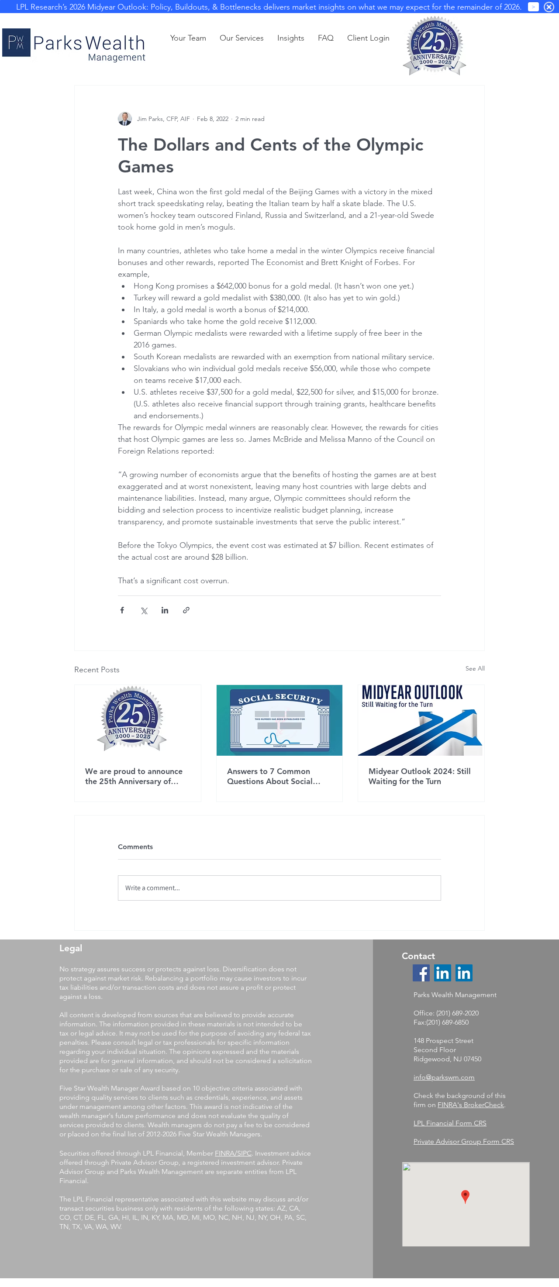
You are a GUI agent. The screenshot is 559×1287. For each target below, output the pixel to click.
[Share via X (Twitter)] (143, 610)
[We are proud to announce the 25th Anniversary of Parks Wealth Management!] (138, 720)
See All (475, 668)
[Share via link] (186, 610)
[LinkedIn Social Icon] (442, 972)
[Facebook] (421, 972)
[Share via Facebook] (122, 610)
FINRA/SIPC (233, 1153)
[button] (290, 38)
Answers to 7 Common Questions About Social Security (270, 776)
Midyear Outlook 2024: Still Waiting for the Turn (420, 776)
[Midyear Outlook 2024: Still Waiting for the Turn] (421, 720)
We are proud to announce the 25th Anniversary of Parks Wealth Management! (135, 776)
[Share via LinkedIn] (165, 610)
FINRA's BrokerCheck (471, 1105)
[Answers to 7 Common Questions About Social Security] (280, 720)
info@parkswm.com (444, 1077)
